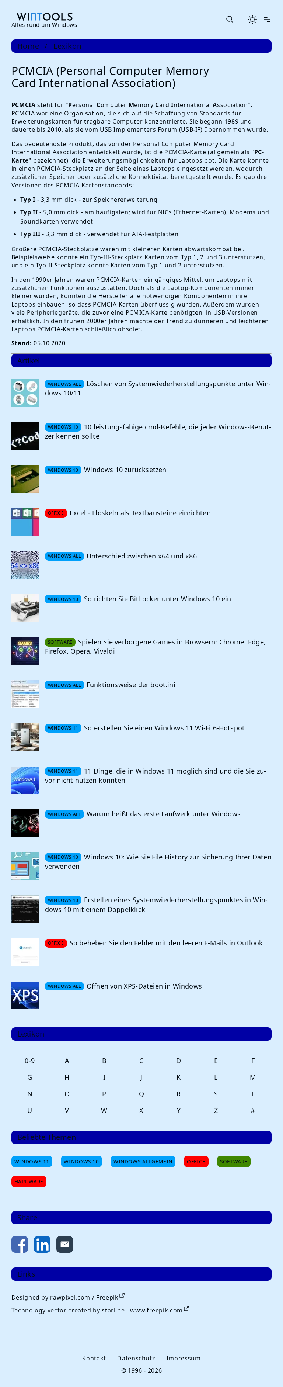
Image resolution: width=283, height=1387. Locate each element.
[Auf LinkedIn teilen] (42, 1246)
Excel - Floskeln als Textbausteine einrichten (140, 512)
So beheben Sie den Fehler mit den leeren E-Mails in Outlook (166, 942)
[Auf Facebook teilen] (19, 1246)
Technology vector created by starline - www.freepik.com (97, 1310)
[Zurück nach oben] (265, 1369)
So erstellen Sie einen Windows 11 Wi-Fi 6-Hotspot (164, 727)
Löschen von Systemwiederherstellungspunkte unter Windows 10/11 (158, 388)
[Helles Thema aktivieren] (252, 19)
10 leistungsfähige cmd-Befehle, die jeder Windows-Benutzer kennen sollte (158, 431)
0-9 (30, 1060)
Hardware (28, 1181)
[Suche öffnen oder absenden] (229, 19)
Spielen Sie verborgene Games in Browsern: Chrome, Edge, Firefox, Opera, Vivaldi (155, 646)
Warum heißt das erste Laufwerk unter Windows (164, 813)
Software (234, 1161)
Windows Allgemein (142, 1161)
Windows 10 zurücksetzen (125, 469)
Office (196, 1161)
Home (28, 46)
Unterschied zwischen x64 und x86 (142, 555)
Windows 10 (81, 1161)
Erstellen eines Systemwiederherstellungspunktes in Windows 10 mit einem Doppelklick (156, 904)
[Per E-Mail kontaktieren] (64, 1246)
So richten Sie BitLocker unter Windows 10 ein (157, 598)
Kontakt (94, 1358)
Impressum (184, 1358)
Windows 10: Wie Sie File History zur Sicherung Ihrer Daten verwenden (158, 861)
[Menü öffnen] (267, 19)
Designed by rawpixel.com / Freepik (65, 1297)
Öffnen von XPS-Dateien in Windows (144, 986)
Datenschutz (136, 1358)
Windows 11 (31, 1161)
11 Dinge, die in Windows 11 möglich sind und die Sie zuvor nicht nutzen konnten (155, 776)
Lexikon (67, 46)
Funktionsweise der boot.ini (131, 684)
